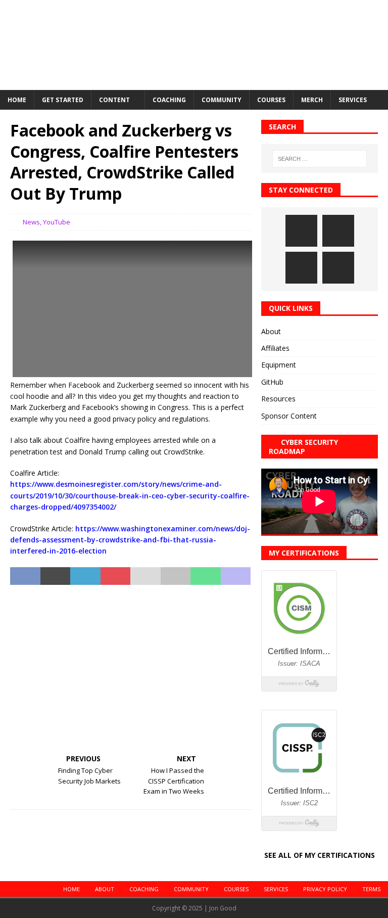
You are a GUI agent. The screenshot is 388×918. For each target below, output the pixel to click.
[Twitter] (301, 268)
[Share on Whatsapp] (205, 576)
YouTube (56, 221)
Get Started (62, 100)
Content (114, 100)
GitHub (272, 382)
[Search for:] (319, 158)
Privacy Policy (325, 889)
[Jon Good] (194, 83)
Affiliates (275, 348)
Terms (371, 889)
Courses (271, 100)
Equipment (278, 365)
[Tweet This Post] (55, 576)
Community (221, 100)
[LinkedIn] (338, 231)
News (31, 221)
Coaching (169, 100)
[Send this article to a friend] (145, 576)
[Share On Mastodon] (236, 576)
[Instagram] (301, 231)
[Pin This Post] (116, 576)
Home (17, 100)
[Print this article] (176, 576)
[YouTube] (338, 268)
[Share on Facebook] (25, 576)
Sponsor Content (289, 416)
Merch (312, 100)
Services (352, 100)
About (271, 331)
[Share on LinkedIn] (85, 576)
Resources (278, 398)
